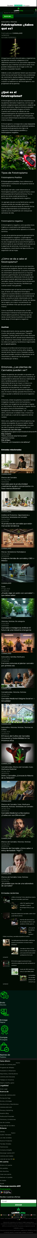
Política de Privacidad (7, 1116)
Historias (13, 22)
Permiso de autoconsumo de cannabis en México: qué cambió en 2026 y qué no (27, 922)
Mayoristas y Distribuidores (9, 1074)
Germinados (22, 432)
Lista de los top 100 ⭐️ (7, 1159)
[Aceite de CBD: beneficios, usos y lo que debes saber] (14, 971)
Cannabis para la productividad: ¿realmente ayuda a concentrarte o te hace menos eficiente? (23, 942)
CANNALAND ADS (6, 1107)
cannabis (4, 432)
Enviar (18, 1205)
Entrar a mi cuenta (6, 1165)
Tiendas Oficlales (5, 1144)
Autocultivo (5, 22)
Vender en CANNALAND (10, 1064)
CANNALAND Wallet (6, 1156)
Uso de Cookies (5, 1122)
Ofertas (2, 1131)
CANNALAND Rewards (7, 1077)
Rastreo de (5, 1055)
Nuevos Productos (6, 1141)
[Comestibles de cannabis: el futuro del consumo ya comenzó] (23, 977)
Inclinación (31, 432)
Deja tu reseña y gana (7, 1083)
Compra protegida (6, 1150)
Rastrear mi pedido (6, 1177)
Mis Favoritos (4, 1171)
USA (11, 1215)
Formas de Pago (5, 1098)
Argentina (26, 1215)
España (17, 1215)
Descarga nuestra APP (7, 1153)
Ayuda (2, 1183)
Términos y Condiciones (8, 1119)
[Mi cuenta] (33, 9)
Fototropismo (13, 432)
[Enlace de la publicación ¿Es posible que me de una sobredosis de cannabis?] (18, 620)
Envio (2, 1003)
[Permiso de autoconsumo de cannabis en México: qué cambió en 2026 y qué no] (14, 922)
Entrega (3, 1020)
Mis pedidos (4, 1168)
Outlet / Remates (7, 1134)
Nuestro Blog (4, 1113)
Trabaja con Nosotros (7, 1080)
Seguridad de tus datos (7, 1125)
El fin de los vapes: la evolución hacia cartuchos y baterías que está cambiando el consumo (23, 963)
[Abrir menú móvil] (2, 9)
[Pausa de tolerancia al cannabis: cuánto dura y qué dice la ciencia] (6, 915)
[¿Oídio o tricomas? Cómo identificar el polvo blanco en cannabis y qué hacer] (6, 899)
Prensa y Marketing (6, 1110)
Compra (3, 1037)
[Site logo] (18, 9)
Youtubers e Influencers (8, 1071)
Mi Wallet (3, 1180)
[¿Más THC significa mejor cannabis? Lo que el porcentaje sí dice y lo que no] (14, 905)
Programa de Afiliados (7, 1067)
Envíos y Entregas (6, 1101)
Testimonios (4, 1147)
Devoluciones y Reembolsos (9, 1104)
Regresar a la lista (7, 438)
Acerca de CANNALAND (7, 1095)
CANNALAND (17, 33)
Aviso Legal (3, 1089)
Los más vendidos (6, 1138)
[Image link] (6, 1192)
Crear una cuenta (5, 1174)
